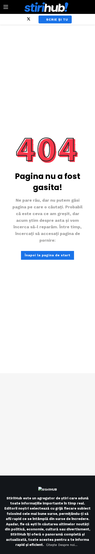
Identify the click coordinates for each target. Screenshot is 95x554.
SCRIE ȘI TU (57, 19)
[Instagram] (21, 19)
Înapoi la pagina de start (47, 255)
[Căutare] (88, 6)
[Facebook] (12, 19)
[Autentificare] (82, 19)
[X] (29, 19)
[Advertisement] (47, 424)
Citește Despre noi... (61, 545)
